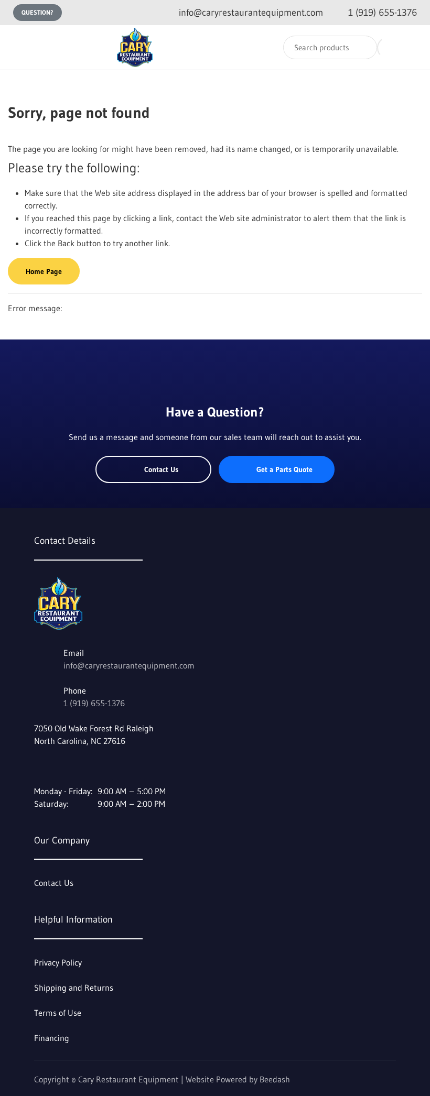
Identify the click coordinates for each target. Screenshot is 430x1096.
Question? (37, 12)
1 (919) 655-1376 (94, 703)
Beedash (275, 1079)
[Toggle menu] (18, 47)
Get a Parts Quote (284, 469)
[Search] (362, 47)
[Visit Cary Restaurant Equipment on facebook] (39, 766)
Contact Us (161, 469)
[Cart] (411, 47)
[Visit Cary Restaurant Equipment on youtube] (61, 766)
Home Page (44, 271)
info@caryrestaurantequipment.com (129, 665)
